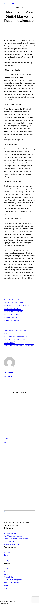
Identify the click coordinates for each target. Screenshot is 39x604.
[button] (34, 4)
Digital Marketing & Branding (13, 311)
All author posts (8, 376)
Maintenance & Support (11, 320)
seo (25, 330)
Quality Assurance (10, 327)
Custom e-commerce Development (16, 539)
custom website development (13, 302)
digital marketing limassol (12, 314)
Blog (5, 571)
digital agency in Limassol (12, 308)
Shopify (6, 561)
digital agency (9, 305)
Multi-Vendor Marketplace (13, 536)
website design (9, 342)
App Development (10, 541)
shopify (6, 333)
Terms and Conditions (11, 582)
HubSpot (7, 555)
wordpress (29, 345)
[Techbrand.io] (13, 4)
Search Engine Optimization (13, 330)
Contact (6, 574)
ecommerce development (12, 317)
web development (19, 339)
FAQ (5, 588)
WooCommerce (9, 558)
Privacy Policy (9, 577)
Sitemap (7, 585)
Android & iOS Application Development (16, 296)
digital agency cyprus (23, 305)
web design (7, 339)
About (6, 568)
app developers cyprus (11, 299)
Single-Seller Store (10, 533)
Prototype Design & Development (14, 324)
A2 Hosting (8, 552)
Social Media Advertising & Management (16, 336)
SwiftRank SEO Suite (11, 544)
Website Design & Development (13, 345)
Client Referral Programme (13, 580)
